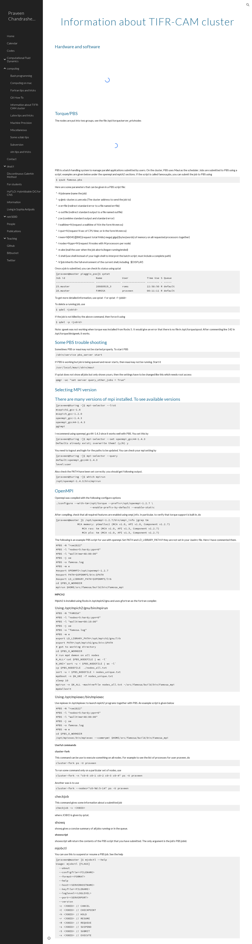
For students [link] (14, 184)
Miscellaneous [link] (18, 130)
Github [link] (11, 245)
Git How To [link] (16, 97)
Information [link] (14, 202)
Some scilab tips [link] (19, 137)
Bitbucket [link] (13, 252)
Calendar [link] (12, 43)
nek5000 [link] (12, 216)
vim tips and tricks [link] (20, 151)
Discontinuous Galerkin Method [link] (20, 175)
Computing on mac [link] (21, 82)
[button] (248, 5)
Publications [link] (14, 231)
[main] (147, 21)
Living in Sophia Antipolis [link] (21, 209)
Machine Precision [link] (21, 122)
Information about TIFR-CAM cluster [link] (24, 106)
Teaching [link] (12, 238)
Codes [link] (11, 50)
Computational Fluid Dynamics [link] (18, 59)
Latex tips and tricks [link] (22, 115)
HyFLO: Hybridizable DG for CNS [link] (24, 193)
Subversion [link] (16, 144)
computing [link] (13, 68)
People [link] (11, 223)
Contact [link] (11, 159)
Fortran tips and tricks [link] (23, 90)
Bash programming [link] (21, 75)
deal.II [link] (10, 166)
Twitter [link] (11, 260)
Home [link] (10, 36)
